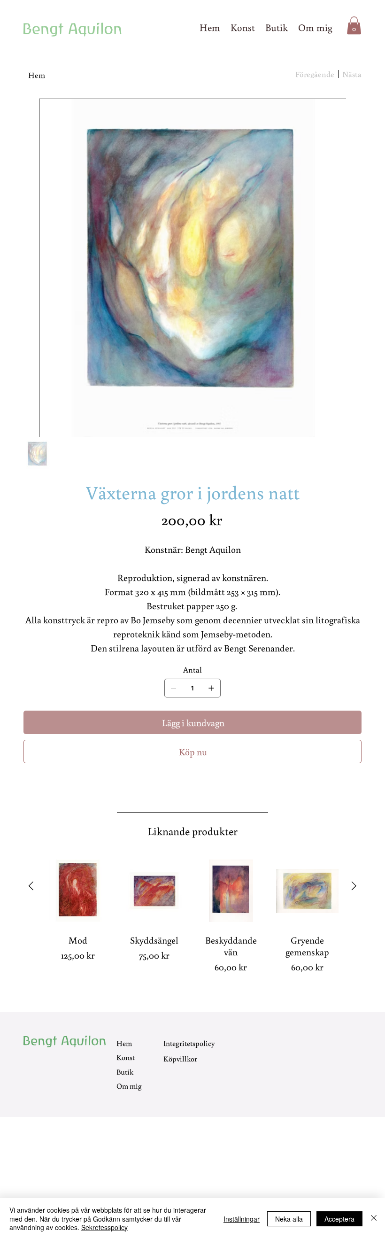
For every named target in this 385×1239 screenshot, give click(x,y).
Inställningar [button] (241, 1219)
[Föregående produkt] (30, 885)
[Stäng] (373, 1218)
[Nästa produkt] (354, 885)
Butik (124, 1071)
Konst (125, 1057)
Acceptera (339, 1219)
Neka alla (289, 1219)
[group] (192, 920)
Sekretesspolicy (104, 1227)
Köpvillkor (180, 1058)
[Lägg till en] (211, 688)
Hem (124, 1043)
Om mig (129, 1086)
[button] (354, 25)
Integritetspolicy (189, 1043)
